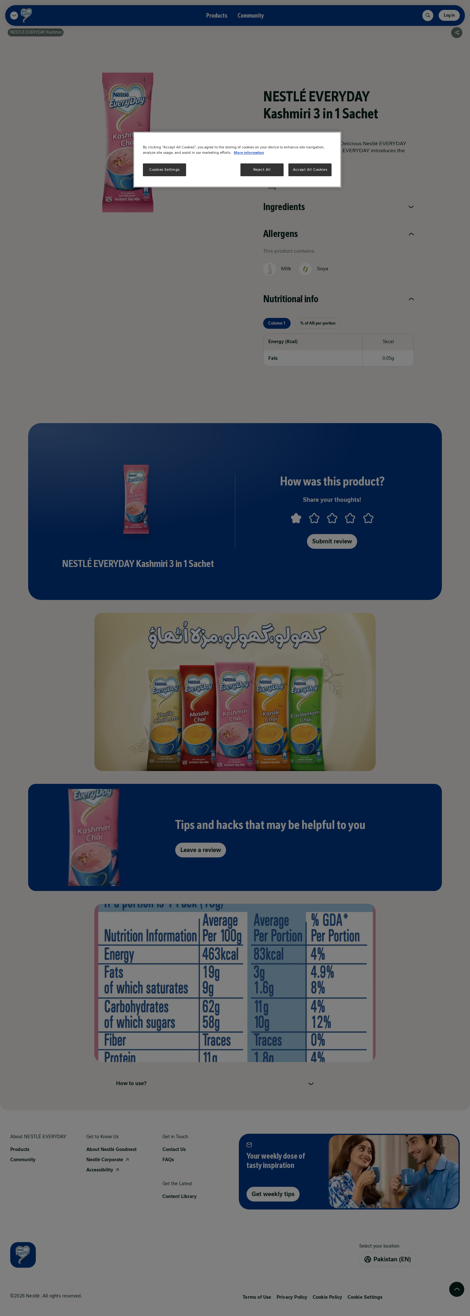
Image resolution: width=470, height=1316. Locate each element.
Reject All (262, 169)
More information (249, 152)
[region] (237, 159)
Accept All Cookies (310, 169)
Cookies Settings (164, 169)
